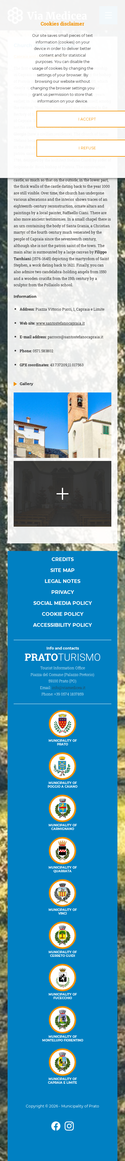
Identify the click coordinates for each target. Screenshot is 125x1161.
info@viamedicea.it (68, 687)
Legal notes (62, 581)
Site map (62, 570)
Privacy (62, 592)
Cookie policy (62, 614)
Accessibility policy (62, 625)
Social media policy (62, 603)
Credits (63, 559)
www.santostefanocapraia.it (60, 323)
